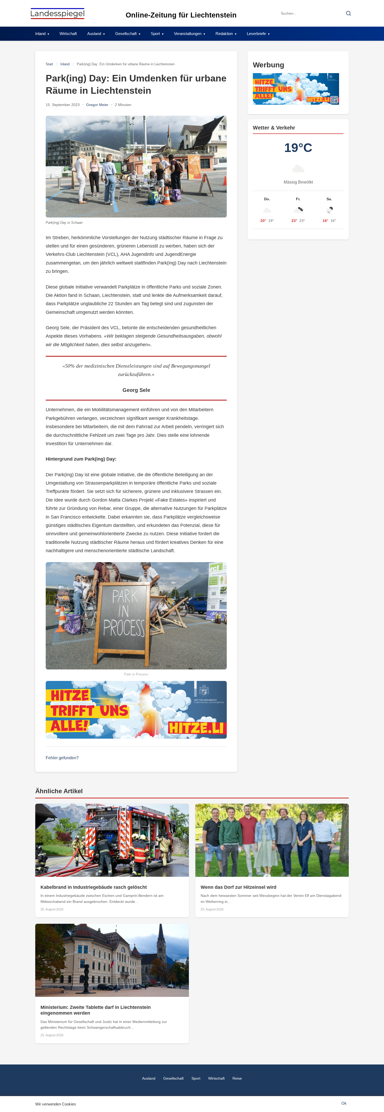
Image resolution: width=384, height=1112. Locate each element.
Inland (40, 33)
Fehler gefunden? (62, 758)
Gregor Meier (97, 105)
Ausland (94, 33)
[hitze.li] (136, 710)
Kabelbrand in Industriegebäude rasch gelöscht (93, 887)
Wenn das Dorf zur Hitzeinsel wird (238, 887)
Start (49, 64)
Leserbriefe (256, 33)
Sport (155, 33)
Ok (344, 1103)
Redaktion (224, 33)
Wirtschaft (68, 33)
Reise (237, 1078)
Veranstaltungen (187, 33)
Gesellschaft (126, 33)
